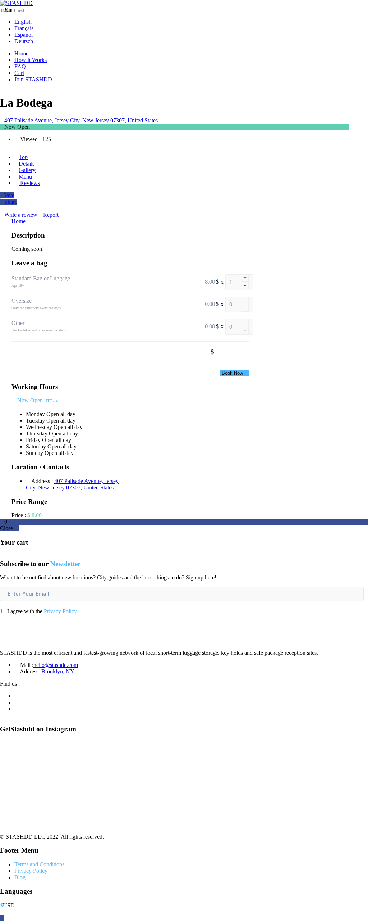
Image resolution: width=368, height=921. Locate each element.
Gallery (27, 170)
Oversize (22, 301)
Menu (25, 176)
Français (23, 28)
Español (23, 35)
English (23, 22)
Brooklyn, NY (57, 671)
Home (21, 53)
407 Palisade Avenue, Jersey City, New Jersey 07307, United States (81, 120)
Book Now (232, 373)
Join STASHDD (33, 79)
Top (23, 157)
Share (10, 202)
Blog (20, 877)
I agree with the (42, 611)
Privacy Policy (60, 611)
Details (26, 164)
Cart (19, 73)
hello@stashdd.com (55, 665)
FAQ (20, 66)
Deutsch (23, 41)
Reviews (29, 183)
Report (51, 215)
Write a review (20, 215)
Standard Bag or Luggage (41, 278)
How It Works (30, 60)
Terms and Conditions (39, 864)
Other (18, 323)
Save (8, 195)
